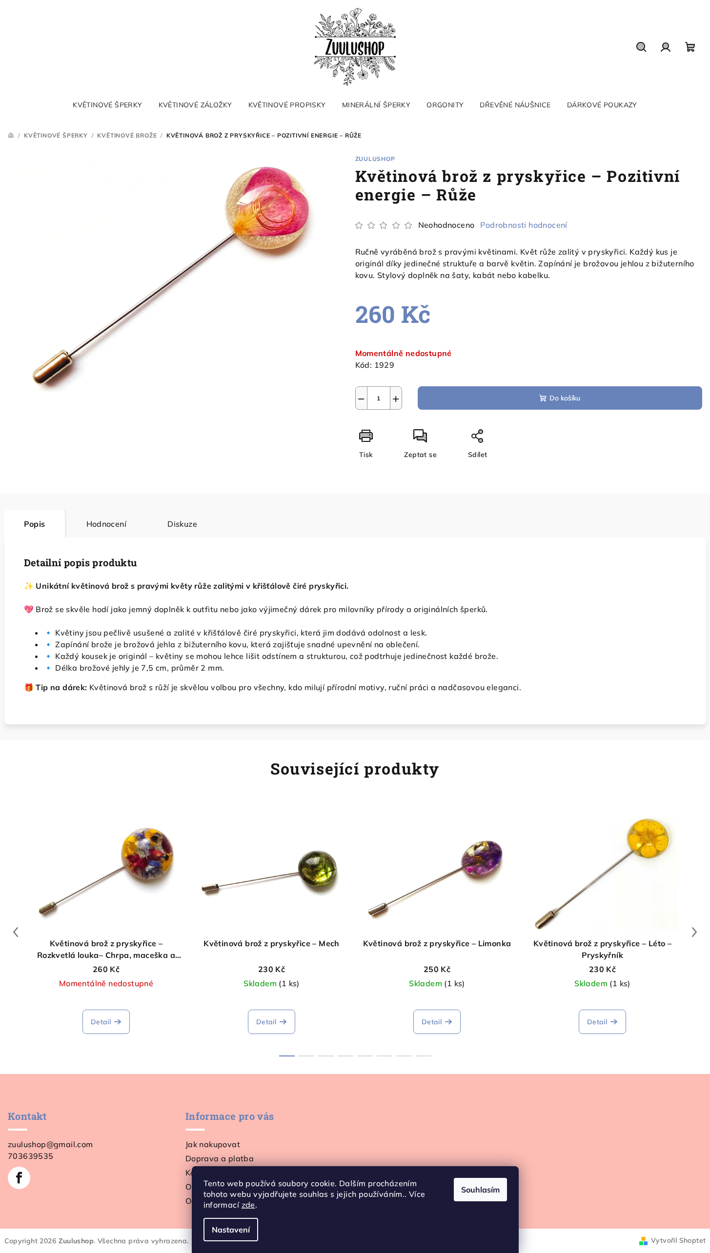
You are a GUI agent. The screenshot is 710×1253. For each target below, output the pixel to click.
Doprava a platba (219, 1158)
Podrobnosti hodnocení (523, 225)
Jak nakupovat (212, 1144)
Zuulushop (375, 158)
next (694, 932)
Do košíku (564, 398)
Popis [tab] (34, 524)
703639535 (31, 1156)
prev (15, 932)
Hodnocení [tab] (106, 524)
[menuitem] (107, 105)
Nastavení (231, 1229)
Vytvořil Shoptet (678, 1240)
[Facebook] (19, 1178)
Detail (101, 1021)
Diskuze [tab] (182, 524)
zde (248, 1205)
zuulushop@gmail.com (50, 1144)
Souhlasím (480, 1189)
